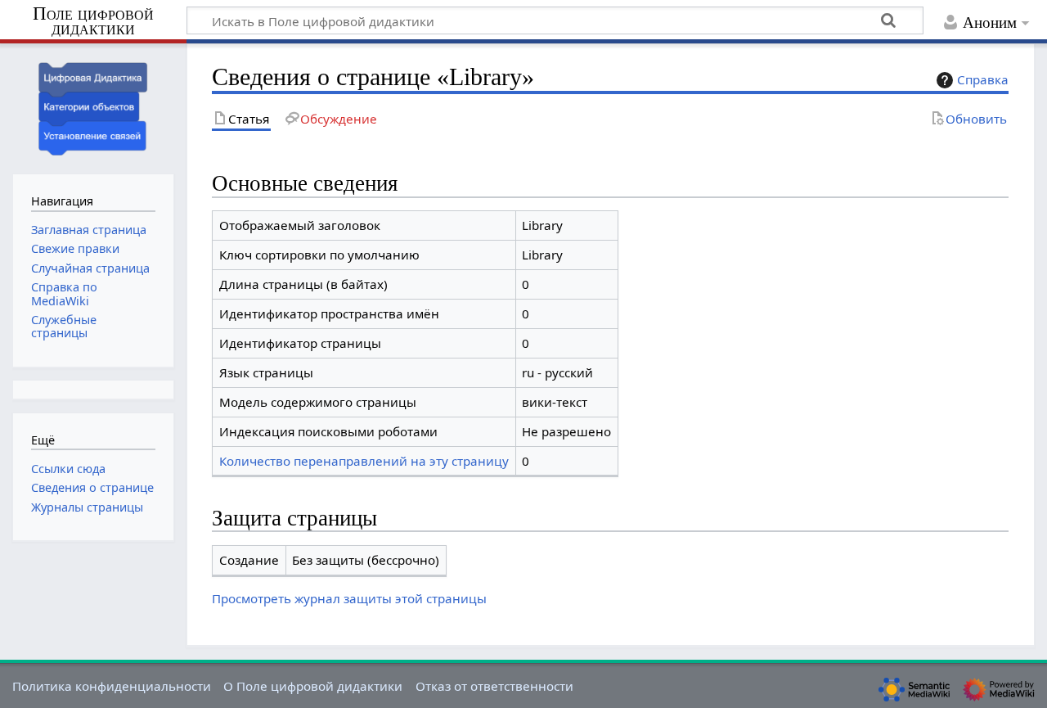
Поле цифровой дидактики (93, 22)
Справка (983, 79)
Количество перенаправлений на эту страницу (364, 461)
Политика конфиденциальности (111, 686)
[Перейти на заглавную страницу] (93, 106)
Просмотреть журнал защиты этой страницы (349, 598)
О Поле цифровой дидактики (312, 686)
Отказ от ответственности (494, 686)
